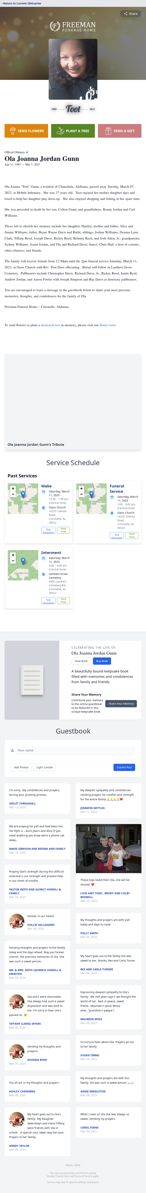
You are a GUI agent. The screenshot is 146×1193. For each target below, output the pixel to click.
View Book (81, 661)
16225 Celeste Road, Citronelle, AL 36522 (58, 516)
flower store (108, 325)
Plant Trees (63, 530)
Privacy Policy (62, 1176)
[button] (23, 495)
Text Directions (48, 531)
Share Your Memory (121, 703)
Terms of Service (83, 1176)
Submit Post (124, 767)
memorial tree (50, 325)
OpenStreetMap (77, 1182)
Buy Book (102, 661)
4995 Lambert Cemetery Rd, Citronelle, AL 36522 (57, 587)
